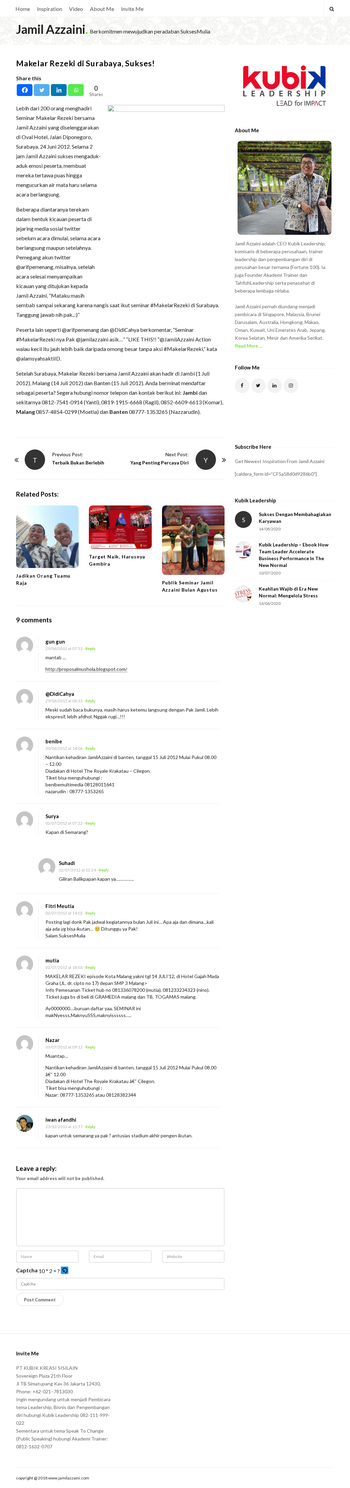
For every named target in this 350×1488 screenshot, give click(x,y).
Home (22, 8)
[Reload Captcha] (64, 1270)
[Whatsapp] (76, 90)
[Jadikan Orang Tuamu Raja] (47, 536)
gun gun (55, 641)
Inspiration (49, 8)
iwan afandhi (60, 1120)
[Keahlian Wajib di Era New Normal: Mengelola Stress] (243, 594)
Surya (52, 816)
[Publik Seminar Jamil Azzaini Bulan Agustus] (193, 540)
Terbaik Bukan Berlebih (78, 462)
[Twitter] (42, 90)
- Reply (89, 648)
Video (76, 8)
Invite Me (132, 8)
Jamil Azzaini (50, 29)
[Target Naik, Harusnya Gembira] (120, 527)
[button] (65, 1270)
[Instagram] (291, 385)
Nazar (52, 1040)
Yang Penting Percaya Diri (159, 462)
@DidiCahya (59, 694)
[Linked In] (274, 385)
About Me (102, 8)
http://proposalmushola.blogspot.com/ (86, 669)
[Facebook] (24, 90)
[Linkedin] (59, 90)
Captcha (27, 1270)
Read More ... (248, 346)
